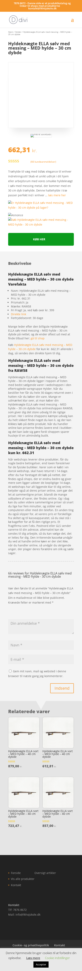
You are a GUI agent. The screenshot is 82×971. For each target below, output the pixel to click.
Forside (16, 873)
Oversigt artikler (45, 873)
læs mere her (57, 195)
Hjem (10, 31)
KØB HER (39, 239)
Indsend (62, 688)
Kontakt (16, 885)
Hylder (18, 31)
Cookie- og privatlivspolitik (31, 945)
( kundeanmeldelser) (43, 161)
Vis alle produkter (22, 879)
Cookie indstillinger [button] (57, 958)
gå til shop (38, 338)
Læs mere (33, 958)
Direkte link (18, 314)
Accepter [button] (41, 964)
